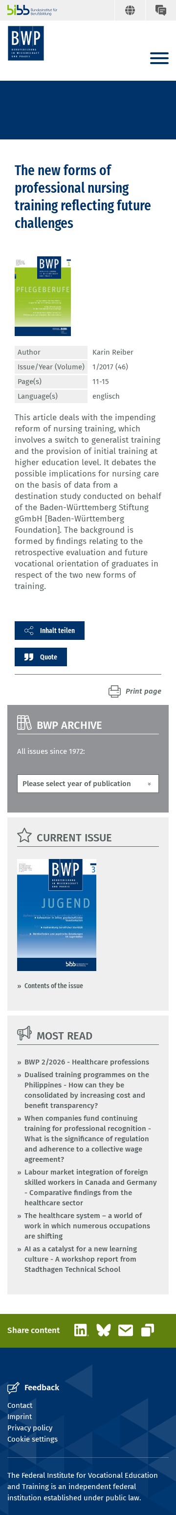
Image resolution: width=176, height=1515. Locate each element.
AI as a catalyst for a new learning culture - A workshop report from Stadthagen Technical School (80, 1259)
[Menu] (159, 59)
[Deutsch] (129, 10)
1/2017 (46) (110, 366)
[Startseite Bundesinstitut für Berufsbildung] (28, 10)
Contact (19, 1405)
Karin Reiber (112, 352)
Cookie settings (32, 1439)
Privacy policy (29, 1428)
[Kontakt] (160, 10)
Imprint (19, 1416)
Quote (48, 657)
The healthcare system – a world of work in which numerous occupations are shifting (87, 1226)
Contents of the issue (53, 985)
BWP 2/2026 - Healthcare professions (86, 1062)
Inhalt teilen (57, 630)
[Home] (25, 43)
